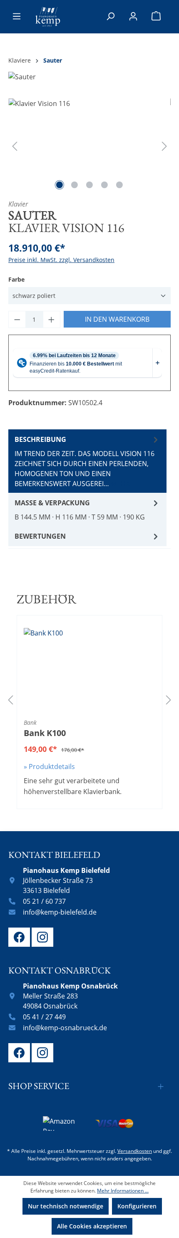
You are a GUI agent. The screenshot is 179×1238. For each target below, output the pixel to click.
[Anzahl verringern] (17, 319)
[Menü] (16, 16)
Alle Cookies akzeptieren (92, 1226)
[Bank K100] (89, 669)
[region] (89, 145)
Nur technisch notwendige (65, 1206)
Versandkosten (134, 1151)
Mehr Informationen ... (123, 1190)
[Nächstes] (164, 145)
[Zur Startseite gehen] (48, 17)
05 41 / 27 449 (44, 1016)
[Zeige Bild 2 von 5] (74, 185)
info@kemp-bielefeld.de (60, 912)
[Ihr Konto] (133, 16)
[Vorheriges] (14, 145)
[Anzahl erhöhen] (51, 319)
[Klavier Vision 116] (89, 145)
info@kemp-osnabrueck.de (65, 1027)
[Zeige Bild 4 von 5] (104, 185)
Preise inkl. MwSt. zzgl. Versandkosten (61, 260)
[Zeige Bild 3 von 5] (89, 185)
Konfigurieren (137, 1206)
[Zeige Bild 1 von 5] (59, 185)
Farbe (16, 279)
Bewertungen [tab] (40, 536)
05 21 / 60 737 (44, 901)
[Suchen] (110, 16)
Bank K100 (45, 733)
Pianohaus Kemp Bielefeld (66, 870)
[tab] (87, 461)
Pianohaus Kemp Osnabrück (70, 986)
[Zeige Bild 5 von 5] (119, 185)
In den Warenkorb (117, 319)
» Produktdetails (49, 766)
